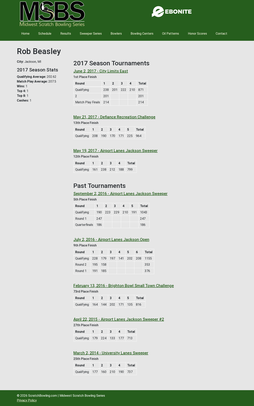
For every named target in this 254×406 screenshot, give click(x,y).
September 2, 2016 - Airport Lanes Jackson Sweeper (120, 193)
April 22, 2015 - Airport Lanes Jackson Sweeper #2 (118, 319)
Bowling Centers (142, 33)
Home (25, 33)
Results (65, 33)
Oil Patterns (170, 33)
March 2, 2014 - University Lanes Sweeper (110, 353)
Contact (221, 33)
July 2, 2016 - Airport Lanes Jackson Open (111, 239)
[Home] (52, 14)
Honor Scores (197, 33)
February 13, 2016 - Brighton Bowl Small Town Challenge (123, 285)
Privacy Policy (27, 400)
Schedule (44, 33)
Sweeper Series (91, 33)
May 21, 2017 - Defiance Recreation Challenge (114, 117)
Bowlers (116, 33)
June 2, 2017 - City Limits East (100, 71)
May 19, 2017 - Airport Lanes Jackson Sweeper (115, 150)
